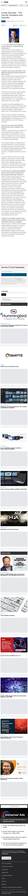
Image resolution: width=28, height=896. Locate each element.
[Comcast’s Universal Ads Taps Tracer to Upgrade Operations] (14, 816)
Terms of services (17, 278)
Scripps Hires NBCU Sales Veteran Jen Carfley (14, 826)
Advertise (4, 884)
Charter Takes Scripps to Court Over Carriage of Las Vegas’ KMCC (13, 832)
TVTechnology (10, 21)
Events (3, 9)
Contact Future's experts (7, 866)
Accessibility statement (7, 875)
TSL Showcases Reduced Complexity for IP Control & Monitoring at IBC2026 (15, 844)
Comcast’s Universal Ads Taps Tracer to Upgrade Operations (14, 820)
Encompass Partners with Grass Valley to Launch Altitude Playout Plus (15, 838)
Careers (3, 878)
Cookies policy (5, 872)
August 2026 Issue (13, 5)
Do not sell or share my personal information (12, 887)
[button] (2, 2)
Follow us (16, 25)
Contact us (4, 881)
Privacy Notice (19, 279)
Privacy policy (5, 869)
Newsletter (24, 25)
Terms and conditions (7, 863)
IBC (21, 5)
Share (5, 25)
